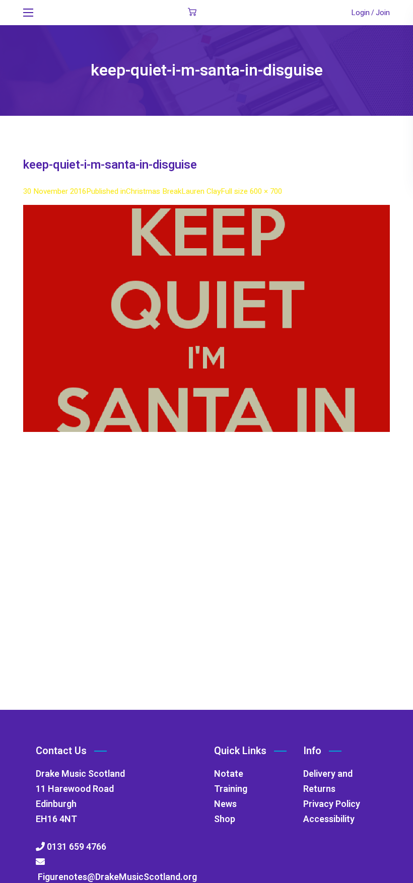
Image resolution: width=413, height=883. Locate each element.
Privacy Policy (331, 804)
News (225, 804)
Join (383, 12)
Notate (228, 774)
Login (360, 12)
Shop (224, 819)
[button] (192, 12)
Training (230, 789)
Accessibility (329, 819)
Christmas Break (153, 191)
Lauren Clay (201, 191)
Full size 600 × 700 (251, 191)
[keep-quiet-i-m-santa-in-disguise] (206, 212)
